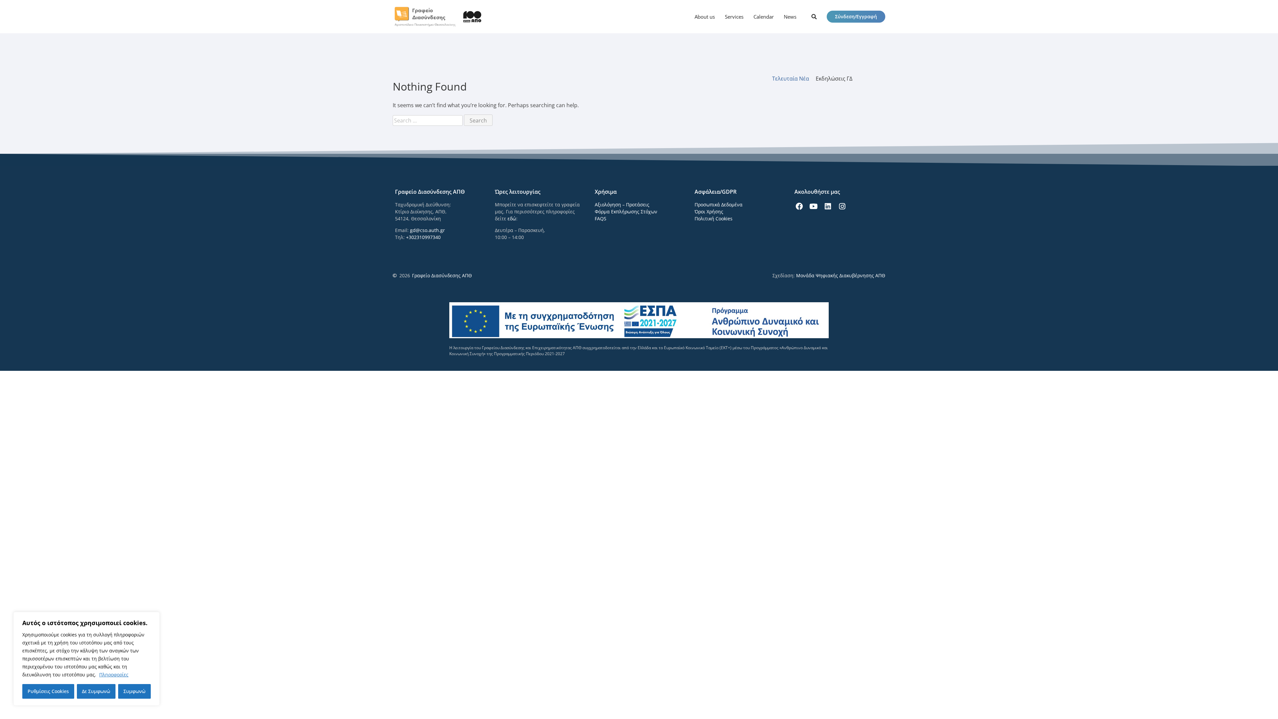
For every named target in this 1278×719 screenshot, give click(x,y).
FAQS (600, 218)
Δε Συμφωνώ (96, 691)
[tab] (794, 78)
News (790, 16)
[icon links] (814, 16)
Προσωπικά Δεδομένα (719, 204)
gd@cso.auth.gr (427, 230)
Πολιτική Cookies (714, 218)
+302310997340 (423, 237)
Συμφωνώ (134, 691)
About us (705, 16)
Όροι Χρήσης (709, 211)
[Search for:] (428, 120)
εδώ (512, 218)
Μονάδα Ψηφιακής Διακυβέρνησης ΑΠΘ (840, 275)
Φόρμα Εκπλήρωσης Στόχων (626, 211)
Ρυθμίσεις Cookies (48, 691)
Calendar (763, 16)
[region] (86, 659)
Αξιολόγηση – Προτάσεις (622, 204)
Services (734, 16)
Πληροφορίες (113, 674)
